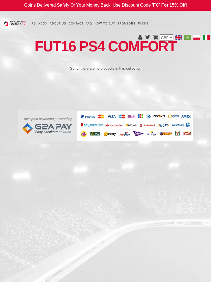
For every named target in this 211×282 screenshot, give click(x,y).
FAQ (89, 23)
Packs (143, 23)
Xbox (43, 23)
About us (58, 23)
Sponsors (126, 23)
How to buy (105, 23)
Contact (76, 23)
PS (34, 23)
